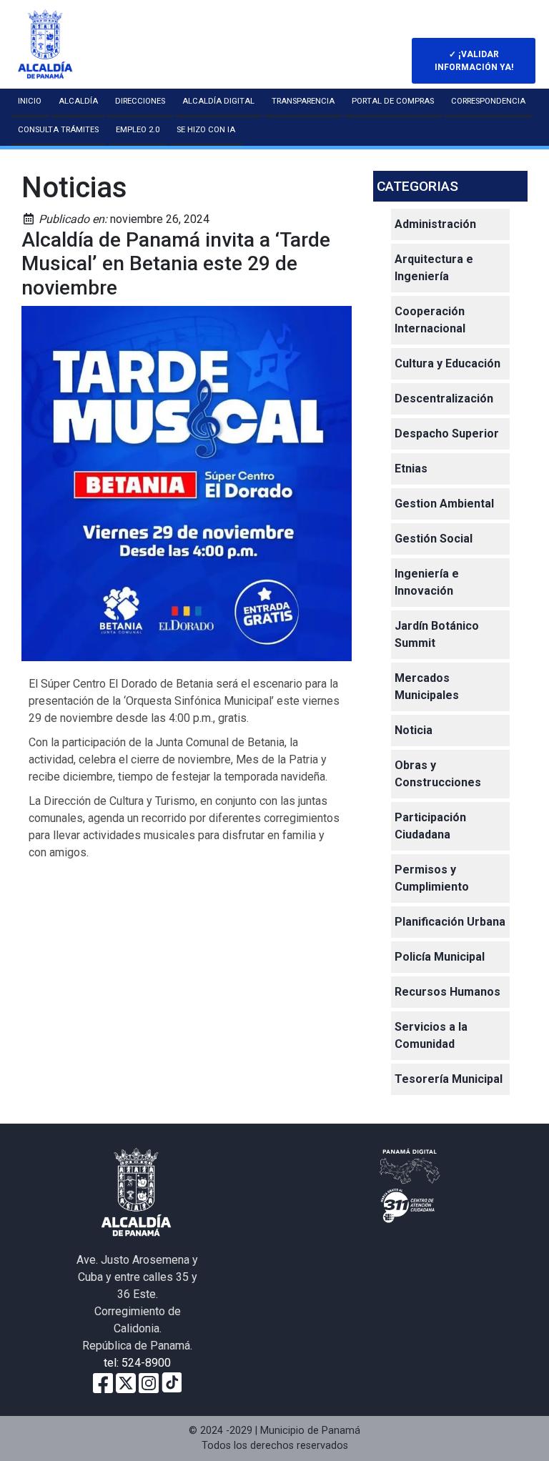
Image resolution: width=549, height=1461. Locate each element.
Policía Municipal (440, 957)
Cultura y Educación (447, 363)
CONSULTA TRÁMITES (58, 129)
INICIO (29, 101)
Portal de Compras (393, 101)
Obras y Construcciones (438, 773)
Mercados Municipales (427, 686)
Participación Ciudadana (430, 826)
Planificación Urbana (450, 921)
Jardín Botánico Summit (437, 634)
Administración (435, 224)
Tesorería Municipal (449, 1079)
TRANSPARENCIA (303, 101)
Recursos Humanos (447, 992)
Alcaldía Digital (218, 101)
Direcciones (140, 101)
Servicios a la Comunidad (431, 1035)
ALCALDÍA (78, 101)
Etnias (411, 468)
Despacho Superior (447, 433)
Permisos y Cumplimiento (432, 878)
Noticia (413, 730)
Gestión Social (434, 538)
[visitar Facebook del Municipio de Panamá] (103, 1382)
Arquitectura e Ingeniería (434, 267)
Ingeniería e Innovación (427, 582)
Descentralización (444, 398)
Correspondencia (488, 101)
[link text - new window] (149, 1382)
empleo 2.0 (137, 129)
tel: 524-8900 (137, 1363)
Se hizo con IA (206, 129)
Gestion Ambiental (444, 503)
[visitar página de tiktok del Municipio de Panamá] (172, 1382)
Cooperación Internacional (430, 319)
